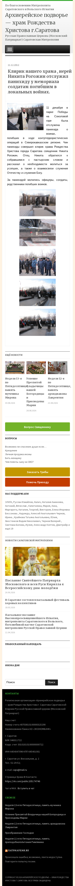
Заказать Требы (37, 472)
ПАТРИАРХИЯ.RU (18, 850)
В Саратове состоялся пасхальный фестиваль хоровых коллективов (37, 601)
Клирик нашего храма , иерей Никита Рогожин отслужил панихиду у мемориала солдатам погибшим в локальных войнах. (40, 81)
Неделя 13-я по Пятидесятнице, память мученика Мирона (15, 388)
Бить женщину (13, 458)
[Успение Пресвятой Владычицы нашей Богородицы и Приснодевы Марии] (36, 369)
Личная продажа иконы (18, 454)
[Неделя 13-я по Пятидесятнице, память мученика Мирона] (15, 369)
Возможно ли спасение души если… (25, 446)
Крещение (11, 450)
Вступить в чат (26, 788)
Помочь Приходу (37, 482)
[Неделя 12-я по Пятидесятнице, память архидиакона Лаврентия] (57, 369)
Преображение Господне (19, 832)
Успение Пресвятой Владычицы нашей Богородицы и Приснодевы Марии (35, 392)
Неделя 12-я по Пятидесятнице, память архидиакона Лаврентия (57, 388)
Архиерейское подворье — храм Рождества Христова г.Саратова (36, 22)
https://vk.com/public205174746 (22, 781)
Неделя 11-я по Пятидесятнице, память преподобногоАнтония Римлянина (27, 840)
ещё (9, 528)
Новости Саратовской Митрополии (29, 540)
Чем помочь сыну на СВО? (19, 461)
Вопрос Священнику (37, 427)
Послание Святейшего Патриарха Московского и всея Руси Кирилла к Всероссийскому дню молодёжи (34, 584)
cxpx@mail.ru (20, 769)
